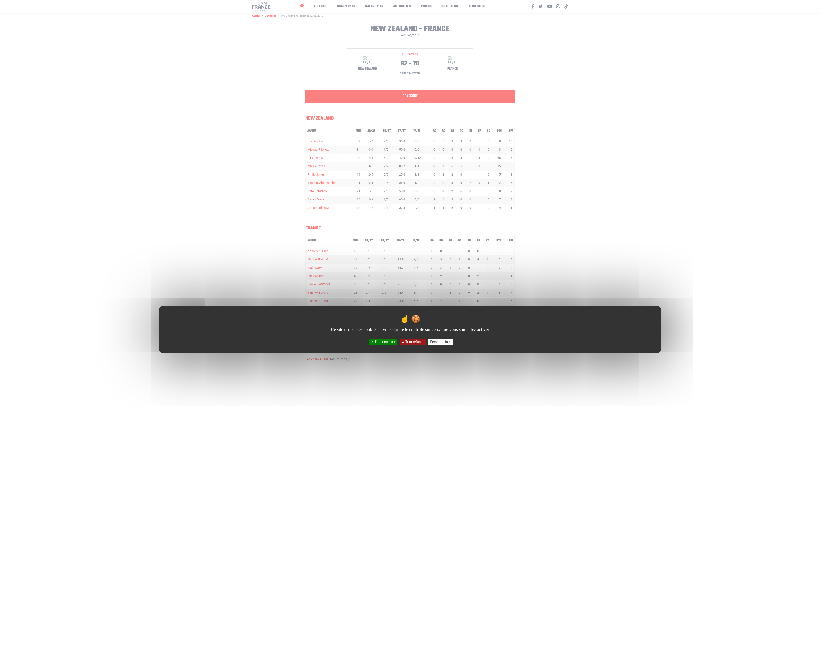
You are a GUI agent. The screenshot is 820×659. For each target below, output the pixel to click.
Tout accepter (384, 342)
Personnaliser (440, 342)
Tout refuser (413, 342)
